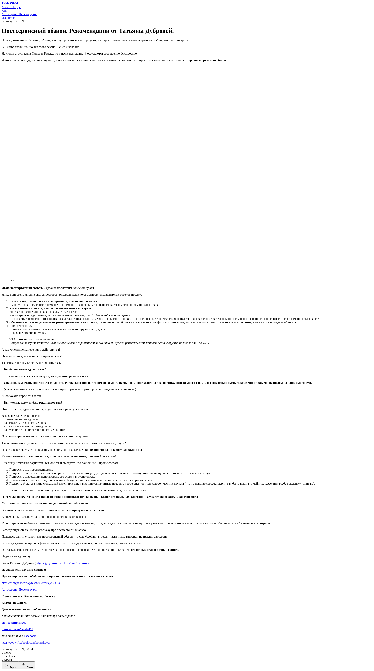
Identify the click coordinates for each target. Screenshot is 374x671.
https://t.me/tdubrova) (76, 563)
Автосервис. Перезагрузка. (19, 589)
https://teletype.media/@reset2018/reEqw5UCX (31, 583)
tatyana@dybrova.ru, (49, 563)
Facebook (30, 635)
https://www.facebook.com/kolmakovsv (26, 642)
